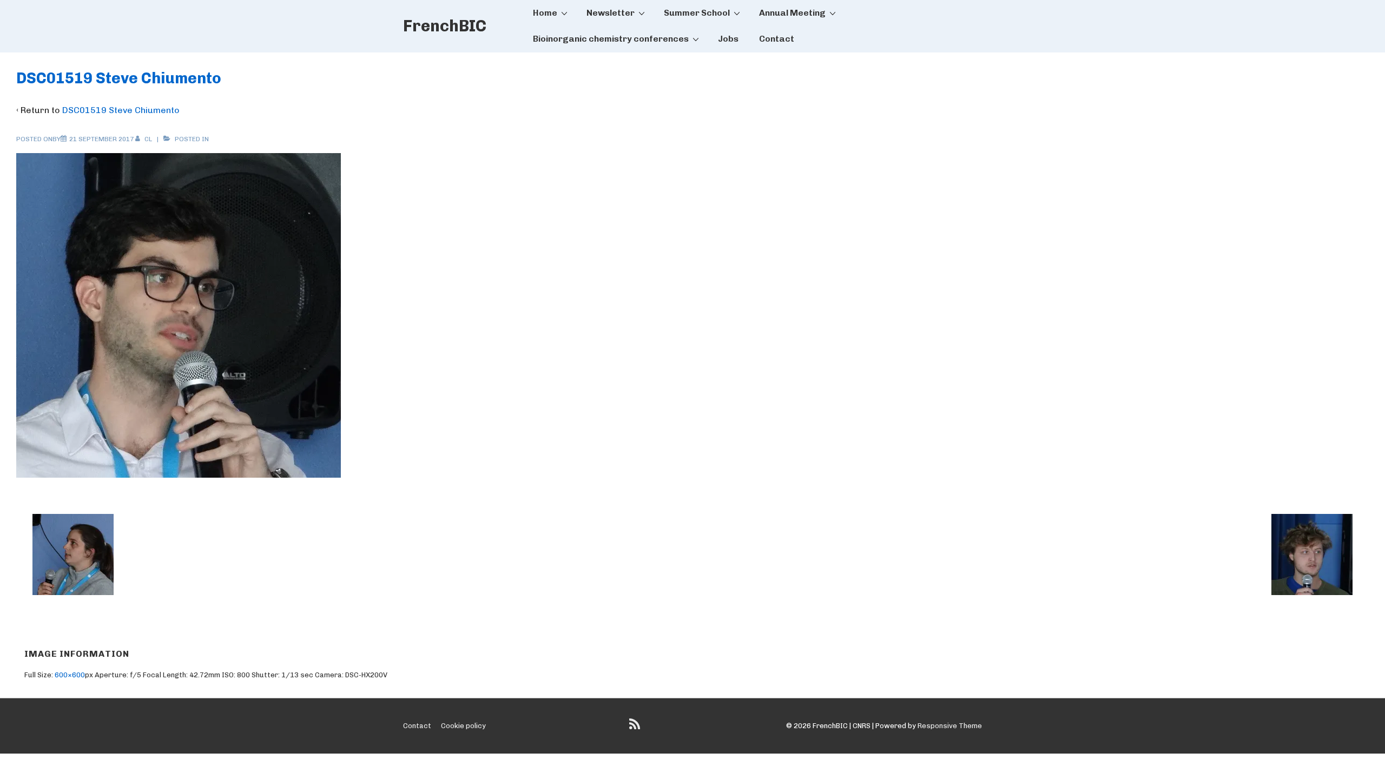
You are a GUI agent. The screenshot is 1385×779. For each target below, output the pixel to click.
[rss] (636, 728)
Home (545, 13)
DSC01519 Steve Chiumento (121, 110)
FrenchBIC (444, 26)
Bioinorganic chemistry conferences (611, 39)
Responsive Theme (950, 726)
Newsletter (610, 13)
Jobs (728, 39)
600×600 (70, 675)
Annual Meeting (792, 13)
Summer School (697, 13)
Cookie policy (463, 726)
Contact (776, 39)
